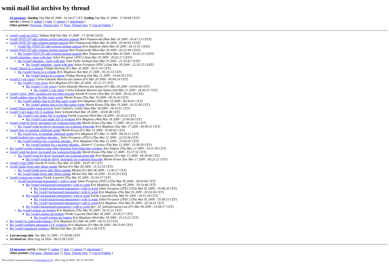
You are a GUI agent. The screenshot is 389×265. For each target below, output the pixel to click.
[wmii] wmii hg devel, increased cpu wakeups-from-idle (45, 123)
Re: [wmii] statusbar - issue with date (41, 61)
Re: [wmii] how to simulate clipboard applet (46, 134)
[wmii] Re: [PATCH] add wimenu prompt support (50, 46)
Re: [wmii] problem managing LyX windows (38, 225)
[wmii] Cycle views (22, 79)
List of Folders (101, 25)
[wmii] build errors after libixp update (34, 166)
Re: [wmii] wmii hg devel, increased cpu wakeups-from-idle (56, 126)
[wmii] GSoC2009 (22, 163)
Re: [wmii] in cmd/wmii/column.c (31, 221)
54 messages (18, 18)
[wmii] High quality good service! (31, 108)
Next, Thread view (76, 25)
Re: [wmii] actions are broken (37, 210)
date (49, 21)
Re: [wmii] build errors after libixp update (44, 170)
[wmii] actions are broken (26, 177)
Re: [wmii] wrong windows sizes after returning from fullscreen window (56, 148)
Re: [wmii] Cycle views (33, 83)
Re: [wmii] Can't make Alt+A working (42, 115)
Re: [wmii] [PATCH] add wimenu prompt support (50, 53)
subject (61, 21)
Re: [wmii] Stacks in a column (37, 72)
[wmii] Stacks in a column (26, 68)
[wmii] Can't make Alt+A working (32, 112)
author (38, 21)
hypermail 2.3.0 (44, 260)
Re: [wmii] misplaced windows (30, 228)
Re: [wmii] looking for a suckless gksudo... (45, 141)
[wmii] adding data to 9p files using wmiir (36, 97)
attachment (77, 21)
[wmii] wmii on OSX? (24, 35)
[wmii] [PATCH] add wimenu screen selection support (44, 39)
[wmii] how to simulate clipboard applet (35, 130)
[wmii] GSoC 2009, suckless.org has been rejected (42, 93)
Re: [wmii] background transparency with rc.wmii (58, 185)
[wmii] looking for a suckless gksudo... (34, 137)
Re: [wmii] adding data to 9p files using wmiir (47, 101)
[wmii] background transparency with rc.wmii (47, 181)
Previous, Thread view (44, 25)
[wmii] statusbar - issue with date (31, 57)
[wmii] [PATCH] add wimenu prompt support (39, 43)
